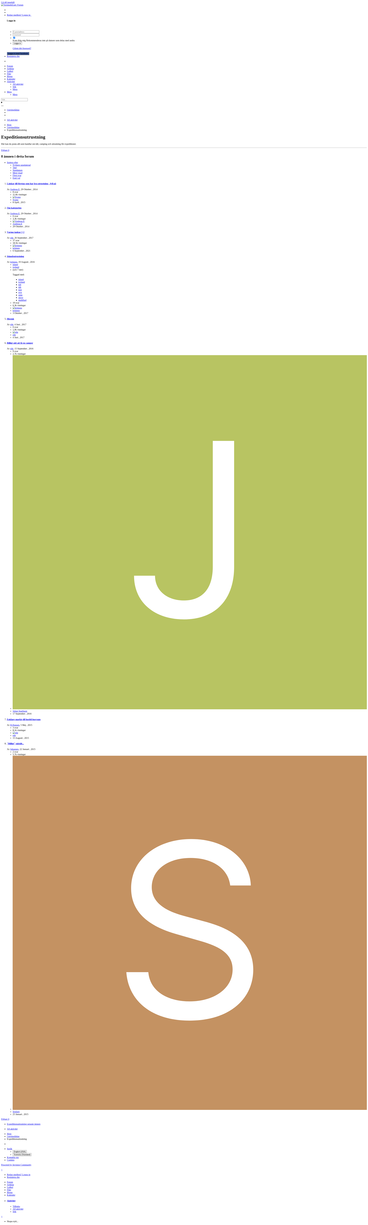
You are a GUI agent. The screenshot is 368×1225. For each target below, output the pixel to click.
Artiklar (10, 68)
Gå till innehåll (8, 2)
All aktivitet (18, 84)
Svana (15, 199)
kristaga (16, 248)
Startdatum (17, 170)
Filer (9, 74)
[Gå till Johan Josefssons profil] (190, 708)
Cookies (10, 1160)
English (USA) (20, 1152)
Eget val (16, 178)
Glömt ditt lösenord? (22, 48)
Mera (15, 89)
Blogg (10, 76)
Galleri (10, 71)
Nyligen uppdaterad (22, 165)
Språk (9, 1149)
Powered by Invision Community (16, 1165)
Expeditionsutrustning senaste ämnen (23, 1124)
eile (11, 238)
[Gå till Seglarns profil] (190, 1109)
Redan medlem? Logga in (19, 15)
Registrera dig (13, 56)
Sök (14, 87)
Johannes (14, 749)
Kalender (11, 79)
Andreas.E (15, 189)
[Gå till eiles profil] (15, 332)
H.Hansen (14, 725)
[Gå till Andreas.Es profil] (19, 221)
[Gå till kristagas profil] (17, 245)
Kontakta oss (13, 1157)
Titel (15, 167)
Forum (10, 66)
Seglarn (16, 1111)
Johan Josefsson (20, 711)
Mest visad (17, 173)
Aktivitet (11, 81)
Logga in (17, 43)
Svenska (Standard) (22, 1155)
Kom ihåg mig (19, 40)
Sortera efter (12, 162)
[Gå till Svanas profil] (17, 197)
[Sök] (2, 105)
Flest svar (17, 175)
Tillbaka (16, 1206)
